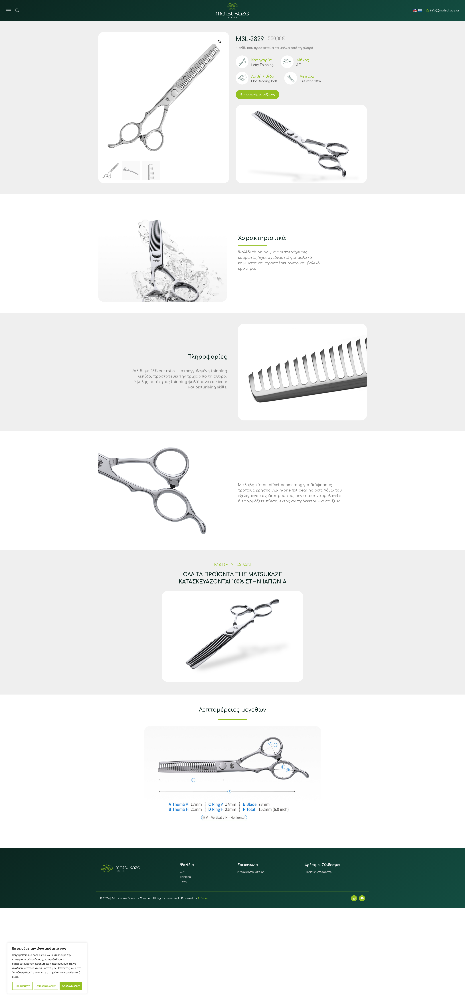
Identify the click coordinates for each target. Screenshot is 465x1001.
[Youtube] (362, 898)
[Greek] (420, 10)
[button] (219, 41)
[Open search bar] (17, 10)
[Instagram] (354, 898)
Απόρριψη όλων (46, 985)
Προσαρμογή (22, 985)
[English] (415, 10)
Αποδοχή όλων (71, 985)
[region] (47, 968)
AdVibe (203, 898)
